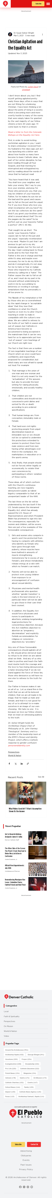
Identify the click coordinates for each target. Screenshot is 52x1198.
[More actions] (42, 34)
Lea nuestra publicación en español (25, 1107)
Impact (11, 1092)
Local (6, 1011)
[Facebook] (20, 1187)
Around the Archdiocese (17, 1050)
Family (29, 1087)
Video (6, 1036)
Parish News (13, 1073)
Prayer (27, 1059)
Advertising (26, 1151)
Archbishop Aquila (15, 1054)
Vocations (12, 1059)
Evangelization (14, 1064)
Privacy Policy (26, 1169)
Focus (10, 1096)
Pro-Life (11, 1068)
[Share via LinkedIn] (21, 763)
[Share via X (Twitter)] (15, 763)
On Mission (8, 1026)
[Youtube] (31, 1187)
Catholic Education (30, 1068)
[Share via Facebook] (9, 763)
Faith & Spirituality (11, 1016)
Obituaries (26, 1155)
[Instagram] (28, 1187)
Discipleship (33, 1064)
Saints (25, 1078)
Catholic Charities (15, 1082)
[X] (24, 1187)
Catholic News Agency (31, 1092)
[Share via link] (28, 763)
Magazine (30, 1073)
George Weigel (37, 1054)
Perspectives (13, 752)
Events (33, 1082)
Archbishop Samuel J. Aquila (32, 1096)
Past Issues (26, 1165)
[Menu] (48, 4)
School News (13, 1087)
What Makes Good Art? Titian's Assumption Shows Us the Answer (25, 810)
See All (41, 777)
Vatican (11, 1078)
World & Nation (14, 756)
